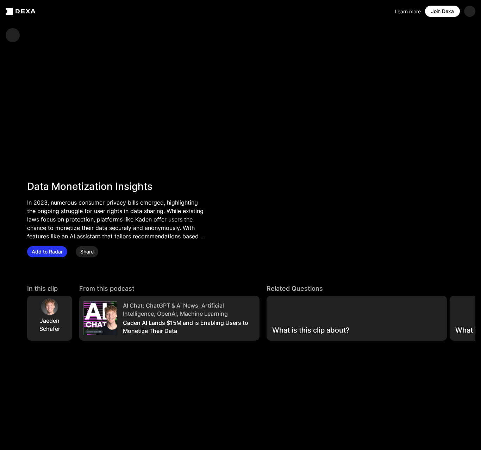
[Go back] (13, 35)
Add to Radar (47, 252)
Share (87, 252)
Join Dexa (442, 11)
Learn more (408, 11)
